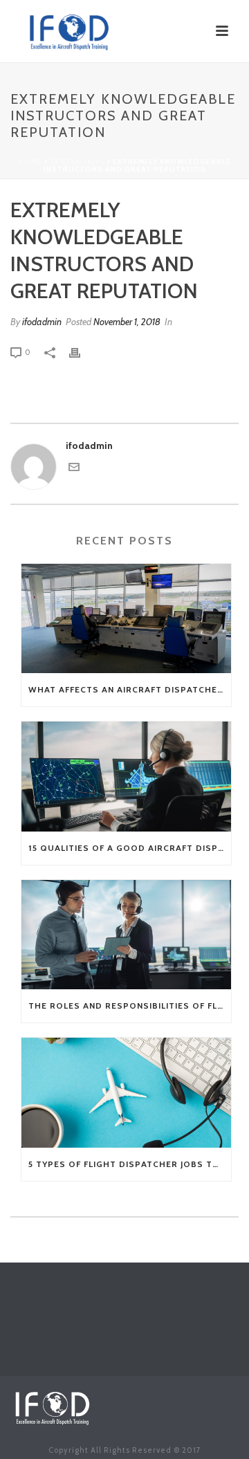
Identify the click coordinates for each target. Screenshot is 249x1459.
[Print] (81, 352)
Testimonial (77, 161)
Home (30, 161)
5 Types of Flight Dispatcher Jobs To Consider (129, 1164)
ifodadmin (42, 321)
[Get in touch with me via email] (74, 469)
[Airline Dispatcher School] (52, 1406)
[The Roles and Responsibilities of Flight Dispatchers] (126, 935)
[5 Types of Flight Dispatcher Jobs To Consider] (126, 1093)
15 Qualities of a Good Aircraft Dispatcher (129, 848)
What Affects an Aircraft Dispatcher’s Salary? (129, 689)
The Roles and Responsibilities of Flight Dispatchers (129, 1005)
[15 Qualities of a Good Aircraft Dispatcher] (126, 777)
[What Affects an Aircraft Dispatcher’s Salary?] (126, 619)
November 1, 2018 (126, 321)
